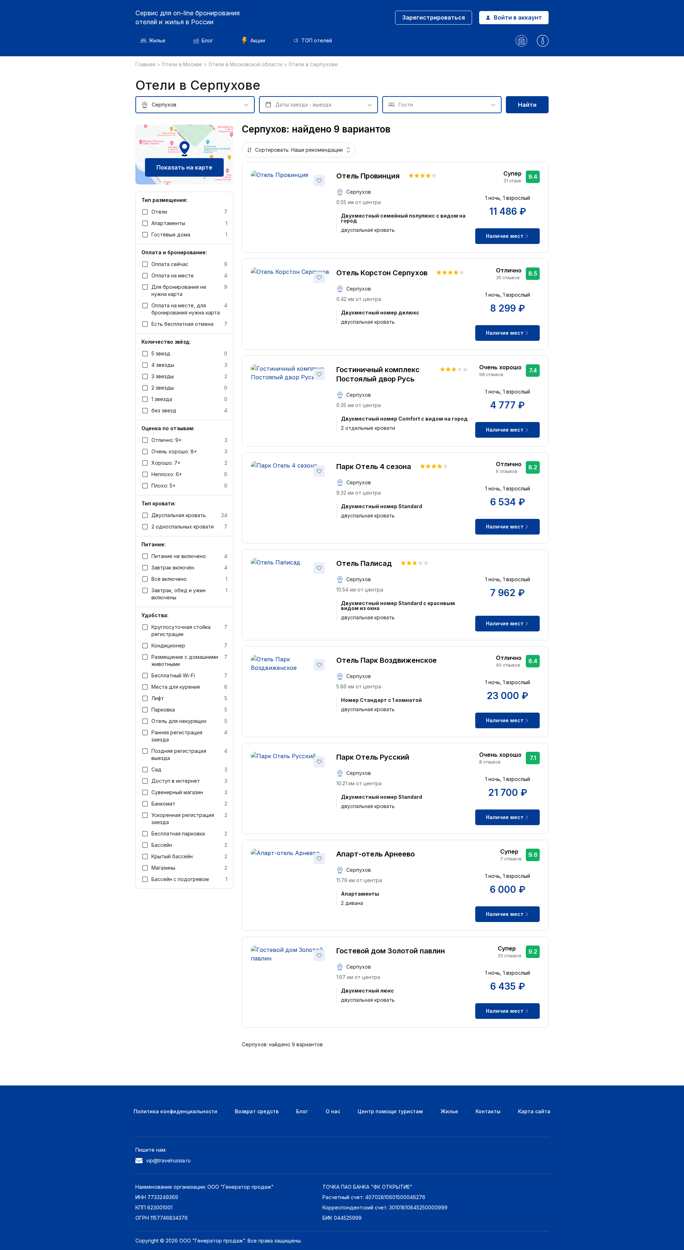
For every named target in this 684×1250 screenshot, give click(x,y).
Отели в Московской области (246, 64)
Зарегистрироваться (433, 17)
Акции (257, 40)
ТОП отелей (316, 40)
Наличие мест (505, 236)
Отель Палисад (364, 563)
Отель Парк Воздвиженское (386, 660)
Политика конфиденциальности (175, 1111)
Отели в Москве (182, 64)
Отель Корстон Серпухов (382, 273)
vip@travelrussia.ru (168, 1160)
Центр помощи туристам (390, 1111)
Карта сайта (534, 1111)
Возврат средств (257, 1111)
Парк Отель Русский (372, 757)
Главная (146, 64)
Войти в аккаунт (518, 17)
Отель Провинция (368, 176)
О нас (333, 1111)
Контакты (488, 1111)
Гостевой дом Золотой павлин (390, 951)
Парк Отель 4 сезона (373, 466)
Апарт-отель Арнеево (375, 854)
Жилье (157, 40)
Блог (207, 40)
